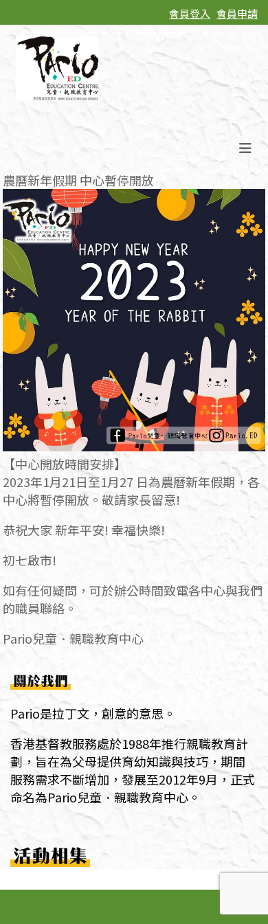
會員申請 (237, 13)
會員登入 (189, 13)
